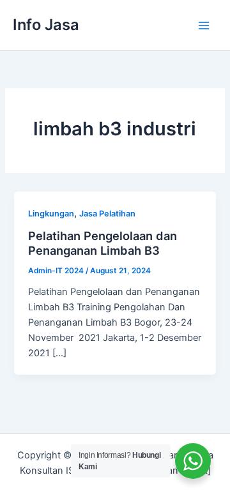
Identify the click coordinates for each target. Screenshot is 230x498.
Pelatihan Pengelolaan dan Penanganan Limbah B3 (102, 243)
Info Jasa (46, 24)
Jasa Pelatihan (107, 213)
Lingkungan (51, 213)
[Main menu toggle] (203, 25)
